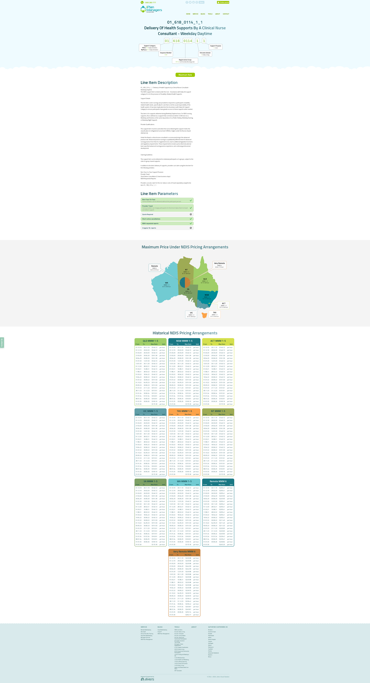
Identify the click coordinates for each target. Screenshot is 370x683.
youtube (193, 2)
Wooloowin (211, 647)
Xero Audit (143, 632)
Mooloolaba (211, 635)
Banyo (209, 657)
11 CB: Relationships (179, 658)
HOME (188, 14)
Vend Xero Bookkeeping (146, 635)
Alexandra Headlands (213, 653)
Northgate (210, 643)
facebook (187, 2)
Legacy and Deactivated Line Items (181, 668)
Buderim (210, 655)
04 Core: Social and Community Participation (180, 638)
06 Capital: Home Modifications (178, 645)
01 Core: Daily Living (179, 632)
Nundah (210, 634)
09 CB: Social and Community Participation (181, 652)
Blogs (203, 14)
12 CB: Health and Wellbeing (181, 660)
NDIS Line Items (178, 630)
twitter (190, 2)
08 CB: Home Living (179, 649)
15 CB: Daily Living (179, 665)
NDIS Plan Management (147, 639)
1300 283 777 (150, 2)
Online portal (224, 2)
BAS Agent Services (145, 637)
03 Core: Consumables (179, 635)
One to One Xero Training (147, 634)
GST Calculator (178, 671)
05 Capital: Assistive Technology (179, 641)
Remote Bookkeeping (146, 630)
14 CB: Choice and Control (180, 663)
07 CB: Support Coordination (181, 647)
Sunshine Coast (212, 632)
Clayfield (210, 649)
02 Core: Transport (179, 634)
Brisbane (210, 630)
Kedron (210, 645)
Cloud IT (160, 632)
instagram (196, 2)
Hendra (210, 651)
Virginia (210, 641)
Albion (209, 637)
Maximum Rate (185, 74)
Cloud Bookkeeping (162, 630)
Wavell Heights (212, 639)
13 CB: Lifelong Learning (180, 661)
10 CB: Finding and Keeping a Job (181, 655)
